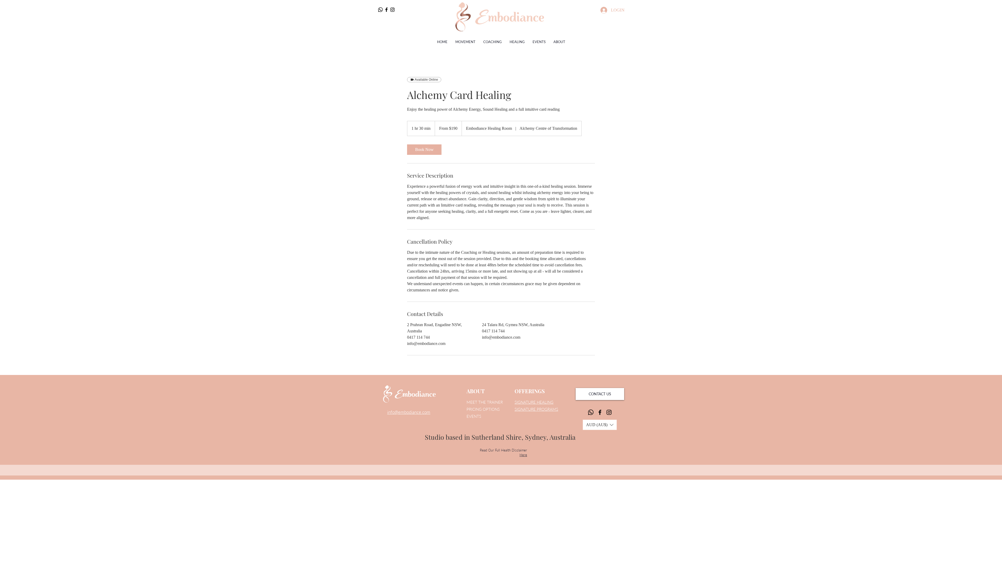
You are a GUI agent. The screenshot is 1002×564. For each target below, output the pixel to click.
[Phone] (380, 10)
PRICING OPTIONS (483, 409)
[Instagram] (392, 10)
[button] (600, 425)
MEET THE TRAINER (485, 402)
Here (523, 455)
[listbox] (600, 425)
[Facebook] (386, 10)
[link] (424, 149)
